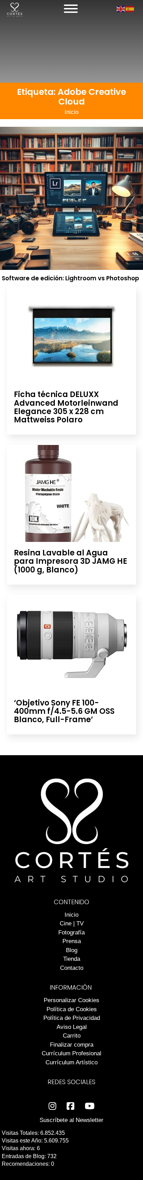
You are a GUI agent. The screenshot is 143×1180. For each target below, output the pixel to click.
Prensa (71, 941)
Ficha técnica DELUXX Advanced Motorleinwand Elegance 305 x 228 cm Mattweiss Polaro (66, 407)
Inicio (71, 112)
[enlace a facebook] (70, 1106)
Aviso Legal (72, 1027)
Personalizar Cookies (71, 1000)
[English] (121, 8)
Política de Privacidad (71, 1018)
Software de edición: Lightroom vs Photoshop (70, 278)
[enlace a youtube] (89, 1106)
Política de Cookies (72, 1009)
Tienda (71, 959)
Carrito (72, 1035)
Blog (71, 950)
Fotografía (71, 932)
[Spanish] (130, 8)
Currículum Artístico (71, 1062)
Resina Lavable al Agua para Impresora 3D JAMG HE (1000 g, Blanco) (70, 561)
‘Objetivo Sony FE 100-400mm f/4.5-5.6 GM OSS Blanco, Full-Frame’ (64, 711)
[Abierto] (71, 9)
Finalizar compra (71, 1044)
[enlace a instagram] (52, 1106)
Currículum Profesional (71, 1053)
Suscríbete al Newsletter (71, 1120)
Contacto (71, 968)
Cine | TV (72, 923)
